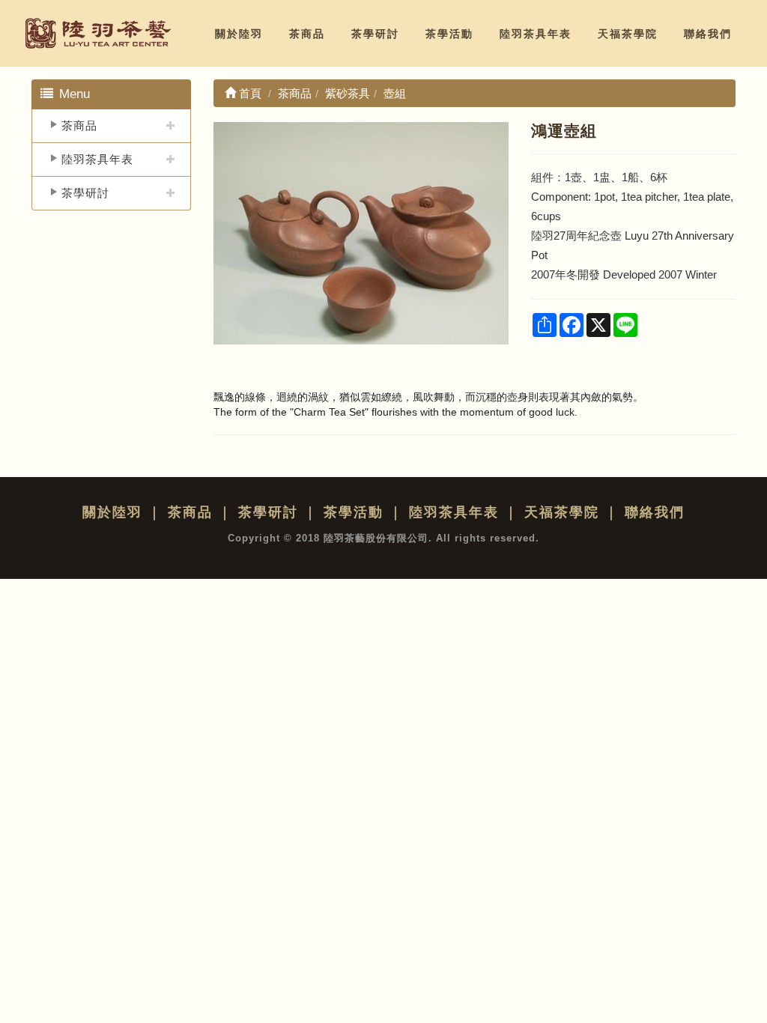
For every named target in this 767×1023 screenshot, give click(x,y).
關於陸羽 (239, 34)
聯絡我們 (708, 34)
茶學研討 (375, 34)
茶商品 (307, 34)
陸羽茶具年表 (536, 34)
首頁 (248, 93)
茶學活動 (449, 34)
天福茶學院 (628, 34)
